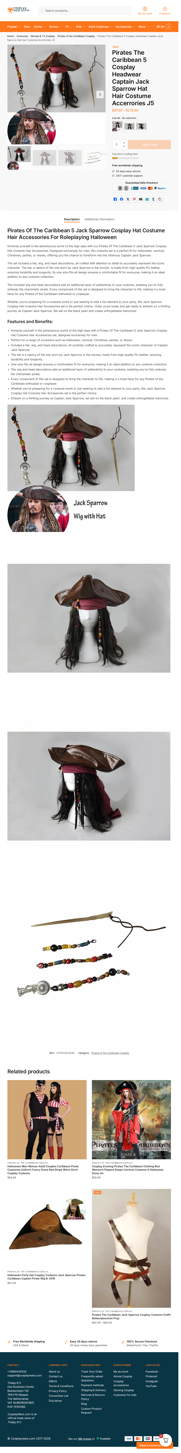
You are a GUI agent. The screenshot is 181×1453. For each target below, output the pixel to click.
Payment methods (92, 1385)
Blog (84, 1403)
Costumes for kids (124, 1395)
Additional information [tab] (99, 219)
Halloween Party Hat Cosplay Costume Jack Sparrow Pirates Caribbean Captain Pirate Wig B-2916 (46, 1276)
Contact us (55, 1376)
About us (54, 1371)
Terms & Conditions (61, 1386)
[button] (100, 94)
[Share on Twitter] (128, 199)
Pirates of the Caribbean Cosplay (76, 36)
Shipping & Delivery (93, 1390)
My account (120, 1371)
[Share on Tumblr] (153, 199)
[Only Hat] (129, 126)
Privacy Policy (58, 1391)
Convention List (58, 1395)
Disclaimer (55, 1400)
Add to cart (149, 144)
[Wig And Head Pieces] (141, 126)
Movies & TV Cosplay (43, 36)
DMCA (53, 1381)
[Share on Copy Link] (160, 199)
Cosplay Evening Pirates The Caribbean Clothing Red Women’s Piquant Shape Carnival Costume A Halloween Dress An (128, 1170)
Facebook (152, 1371)
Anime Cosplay (122, 1376)
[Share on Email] (141, 199)
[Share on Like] (115, 199)
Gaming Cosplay (123, 1390)
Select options (47, 1184)
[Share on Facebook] (121, 199)
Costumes (22, 36)
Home (10, 36)
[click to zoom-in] (57, 94)
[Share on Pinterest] (134, 199)
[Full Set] (117, 126)
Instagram (152, 1381)
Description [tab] (72, 219)
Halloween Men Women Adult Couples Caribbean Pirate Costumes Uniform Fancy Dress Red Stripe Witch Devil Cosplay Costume (43, 1170)
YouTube (151, 1386)
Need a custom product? (155, 1445)
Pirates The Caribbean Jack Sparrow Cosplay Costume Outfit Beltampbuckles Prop (131, 1316)
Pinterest (151, 1376)
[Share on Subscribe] (147, 199)
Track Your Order (92, 1371)
